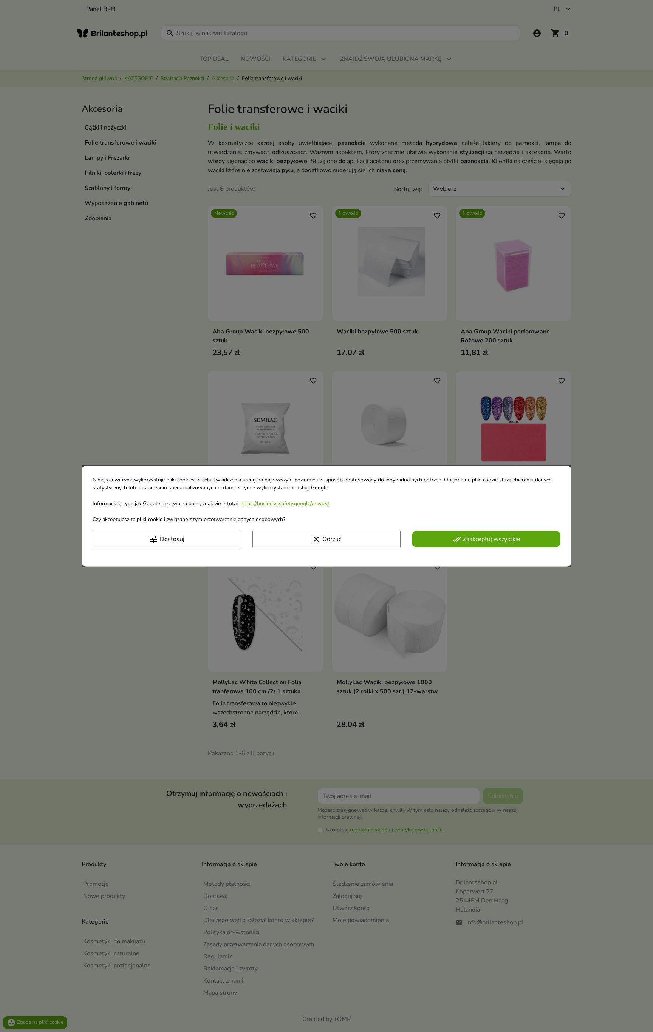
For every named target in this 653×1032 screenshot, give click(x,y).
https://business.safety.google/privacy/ (284, 503)
